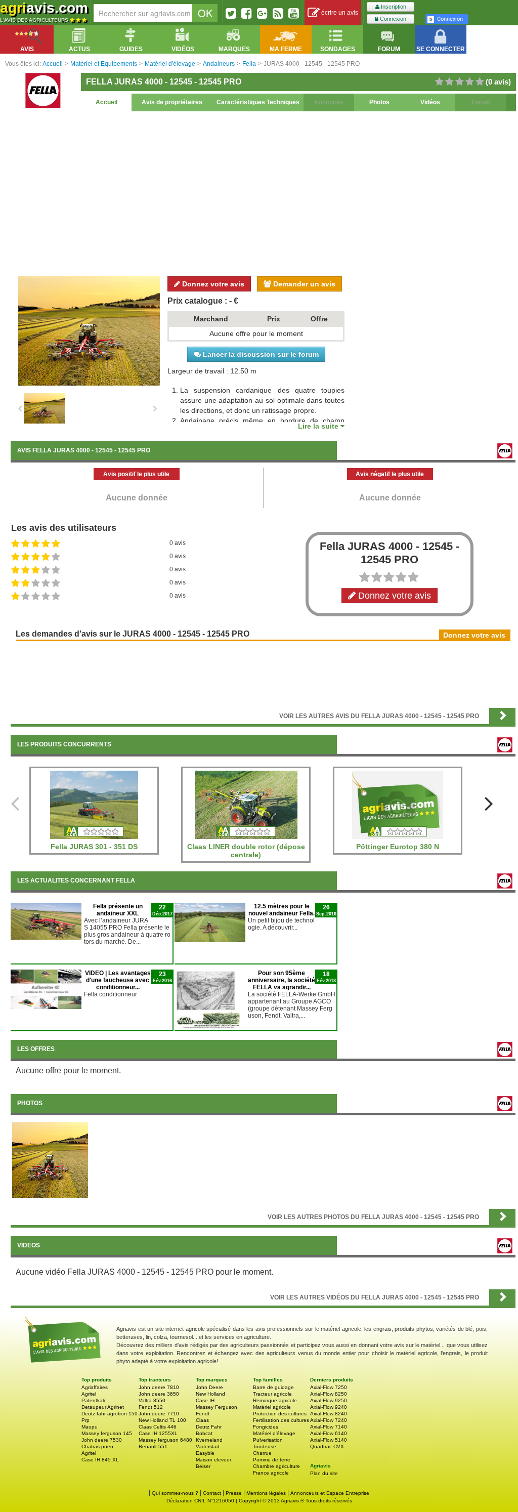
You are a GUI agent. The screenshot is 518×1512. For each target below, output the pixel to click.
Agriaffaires (94, 1387)
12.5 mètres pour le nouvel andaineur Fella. (281, 910)
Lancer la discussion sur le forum (260, 354)
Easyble (205, 1453)
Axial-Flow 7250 (328, 1387)
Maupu (89, 1427)
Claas (202, 1420)
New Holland (210, 1394)
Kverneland (209, 1440)
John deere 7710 (159, 1413)
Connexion (392, 19)
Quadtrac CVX (327, 1446)
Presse (234, 1493)
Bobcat (204, 1433)
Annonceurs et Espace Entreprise (329, 1493)
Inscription (392, 7)
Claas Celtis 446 (158, 1427)
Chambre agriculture (276, 1466)
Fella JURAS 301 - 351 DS (94, 847)
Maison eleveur (213, 1459)
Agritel (88, 1394)
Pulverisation (268, 1440)
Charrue (262, 1453)
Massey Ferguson (216, 1407)
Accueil (106, 102)
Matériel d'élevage (274, 1433)
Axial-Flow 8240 (328, 1413)
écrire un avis (339, 12)
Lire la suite (319, 426)
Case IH (205, 1400)
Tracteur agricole (272, 1394)
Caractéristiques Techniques (258, 102)
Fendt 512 (151, 1407)
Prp (85, 1420)
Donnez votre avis (212, 284)
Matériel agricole (272, 1407)
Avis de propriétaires (172, 102)
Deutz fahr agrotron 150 (109, 1413)
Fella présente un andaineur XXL (118, 910)
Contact (212, 1493)
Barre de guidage (273, 1387)
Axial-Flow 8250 (328, 1394)
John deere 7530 (101, 1440)
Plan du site (324, 1473)
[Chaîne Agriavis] (293, 13)
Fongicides (265, 1427)
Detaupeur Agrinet (102, 1407)
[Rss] (278, 13)
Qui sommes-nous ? (175, 1493)
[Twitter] (231, 13)
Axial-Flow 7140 (328, 1427)
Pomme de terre (271, 1459)
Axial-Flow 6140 (328, 1433)
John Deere (209, 1387)
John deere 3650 (159, 1394)
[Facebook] (246, 13)
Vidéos (430, 102)
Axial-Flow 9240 (328, 1407)
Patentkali (93, 1400)
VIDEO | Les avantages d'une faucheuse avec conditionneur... (118, 980)
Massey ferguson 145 (106, 1433)
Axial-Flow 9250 (328, 1400)
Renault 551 (153, 1446)
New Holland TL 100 (162, 1420)
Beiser (203, 1466)
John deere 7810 (159, 1387)
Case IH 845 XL (100, 1459)
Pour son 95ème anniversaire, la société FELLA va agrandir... (281, 980)
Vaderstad (208, 1446)
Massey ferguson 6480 (165, 1440)
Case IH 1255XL (158, 1433)
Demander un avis (303, 284)
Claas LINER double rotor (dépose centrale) (246, 851)
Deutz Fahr (209, 1427)
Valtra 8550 (152, 1400)
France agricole (271, 1473)
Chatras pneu (97, 1446)
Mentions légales (266, 1493)
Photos (379, 102)
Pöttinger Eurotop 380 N (397, 847)
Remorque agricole (275, 1400)
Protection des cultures (280, 1413)
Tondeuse (264, 1446)
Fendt (202, 1413)
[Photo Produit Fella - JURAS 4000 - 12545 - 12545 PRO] (50, 1159)
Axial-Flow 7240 (328, 1420)
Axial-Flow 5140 (328, 1440)
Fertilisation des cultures (281, 1420)
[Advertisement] (263, 192)
